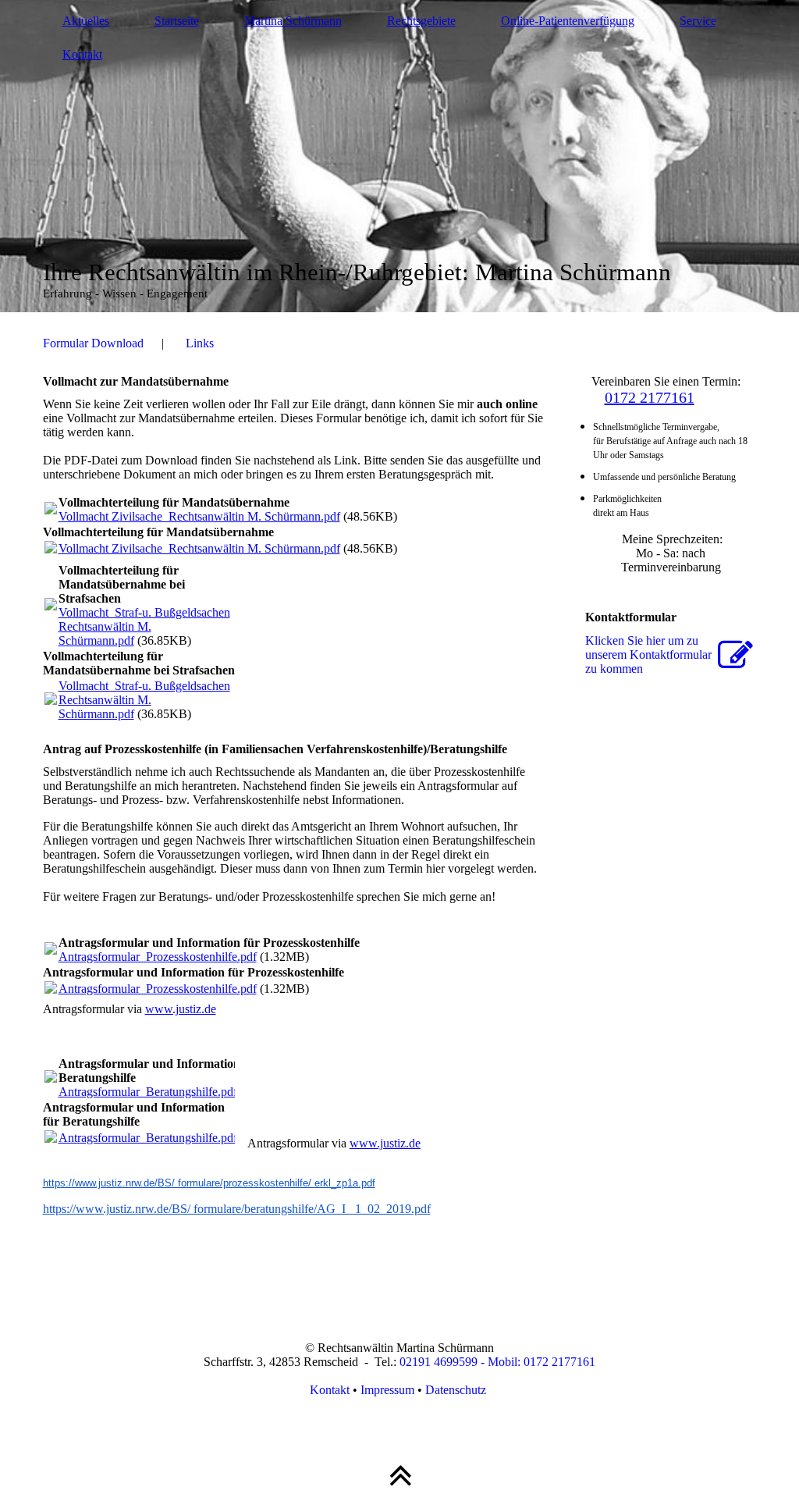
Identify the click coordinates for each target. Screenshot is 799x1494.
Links (200, 343)
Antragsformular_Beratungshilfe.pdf (148, 1091)
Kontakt (82, 54)
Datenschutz (457, 1389)
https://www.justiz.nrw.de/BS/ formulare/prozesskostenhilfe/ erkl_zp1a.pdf (209, 1183)
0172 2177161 (649, 397)
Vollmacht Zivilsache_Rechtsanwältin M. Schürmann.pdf (199, 516)
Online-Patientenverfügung (567, 20)
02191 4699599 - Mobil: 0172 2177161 (497, 1361)
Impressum (387, 1389)
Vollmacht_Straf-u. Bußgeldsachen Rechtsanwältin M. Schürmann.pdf (144, 626)
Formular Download (93, 343)
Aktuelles (85, 20)
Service (698, 20)
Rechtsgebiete (421, 20)
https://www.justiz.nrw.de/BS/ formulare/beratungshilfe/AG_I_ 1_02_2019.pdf (237, 1208)
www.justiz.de (180, 1009)
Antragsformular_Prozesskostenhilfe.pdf (158, 956)
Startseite (176, 20)
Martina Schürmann (293, 20)
